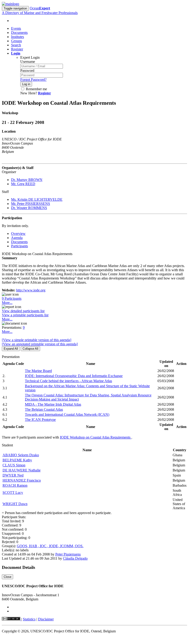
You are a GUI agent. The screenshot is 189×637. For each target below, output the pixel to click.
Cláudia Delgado (75, 558)
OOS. (79, 546)
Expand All (11, 348)
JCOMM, (67, 546)
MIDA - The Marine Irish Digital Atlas (53, 404)
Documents (19, 33)
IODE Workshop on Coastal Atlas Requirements (95, 437)
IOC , (44, 546)
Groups (16, 41)
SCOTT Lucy (13, 492)
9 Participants (11, 298)
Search (16, 45)
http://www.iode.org (30, 290)
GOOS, (23, 546)
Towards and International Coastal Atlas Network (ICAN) (67, 414)
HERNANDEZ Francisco (22, 480)
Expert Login (30, 57)
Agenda (17, 238)
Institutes (17, 37)
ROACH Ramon (15, 485)
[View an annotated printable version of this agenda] (40, 344)
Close (7, 577)
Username (27, 62)
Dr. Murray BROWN (26, 180)
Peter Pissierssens (68, 554)
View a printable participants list (25, 315)
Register (17, 49)
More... (7, 303)
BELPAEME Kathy (17, 460)
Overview (18, 234)
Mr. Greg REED (23, 184)
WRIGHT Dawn (15, 504)
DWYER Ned (13, 475)
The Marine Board (38, 371)
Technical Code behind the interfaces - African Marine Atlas (68, 381)
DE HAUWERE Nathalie (22, 470)
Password (27, 71)
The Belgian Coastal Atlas (44, 409)
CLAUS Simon (14, 465)
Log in (26, 84)
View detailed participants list (23, 311)
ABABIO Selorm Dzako (21, 455)
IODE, (54, 546)
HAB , (34, 546)
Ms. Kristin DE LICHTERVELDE (36, 199)
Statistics (29, 619)
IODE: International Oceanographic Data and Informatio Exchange (74, 376)
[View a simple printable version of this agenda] (36, 340)
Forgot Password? (33, 79)
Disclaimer (46, 619)
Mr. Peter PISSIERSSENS (30, 204)
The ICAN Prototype (40, 420)
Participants (19, 246)
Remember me (36, 89)
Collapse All (30, 348)
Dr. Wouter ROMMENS (29, 208)
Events (16, 28)
